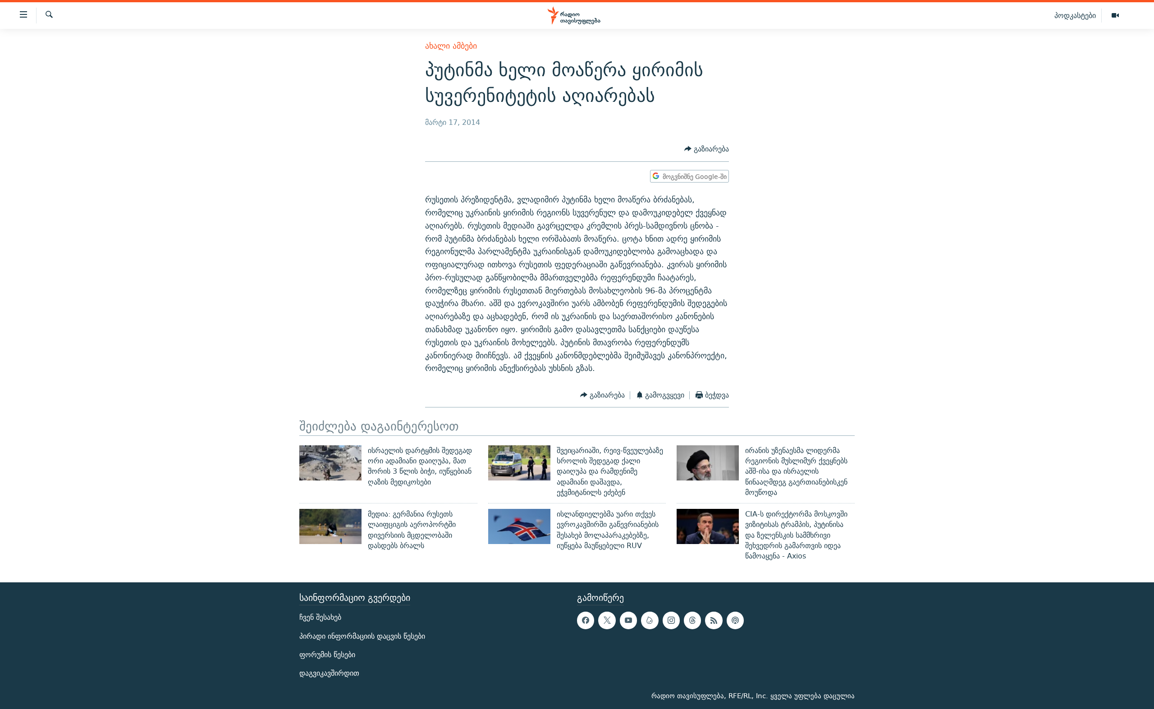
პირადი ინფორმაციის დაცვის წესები (362, 635)
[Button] (706, 149)
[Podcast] (735, 620)
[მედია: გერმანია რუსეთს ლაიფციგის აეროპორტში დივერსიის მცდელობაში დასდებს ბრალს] (330, 526)
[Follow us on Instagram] (671, 620)
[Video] (1115, 16)
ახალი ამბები (451, 46)
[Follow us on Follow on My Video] (649, 620)
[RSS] (713, 620)
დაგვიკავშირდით (329, 673)
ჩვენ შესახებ (320, 617)
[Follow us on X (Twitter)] (606, 620)
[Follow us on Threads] (692, 620)
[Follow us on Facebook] (585, 620)
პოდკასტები (1075, 15)
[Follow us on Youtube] (628, 620)
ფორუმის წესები (327, 654)
